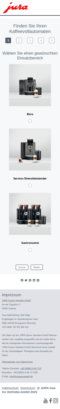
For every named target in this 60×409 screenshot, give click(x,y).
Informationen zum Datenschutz (17, 362)
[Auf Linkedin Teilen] (34, 280)
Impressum (27, 388)
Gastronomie (30, 243)
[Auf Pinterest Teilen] (30, 280)
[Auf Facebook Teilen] (22, 280)
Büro (30, 114)
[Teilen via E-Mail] (38, 280)
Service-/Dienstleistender (30, 178)
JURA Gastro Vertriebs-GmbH (16, 300)
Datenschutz (10, 388)
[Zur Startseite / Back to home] (16, 7)
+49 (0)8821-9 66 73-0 (30, 368)
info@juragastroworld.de (21, 376)
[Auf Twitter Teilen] (26, 280)
